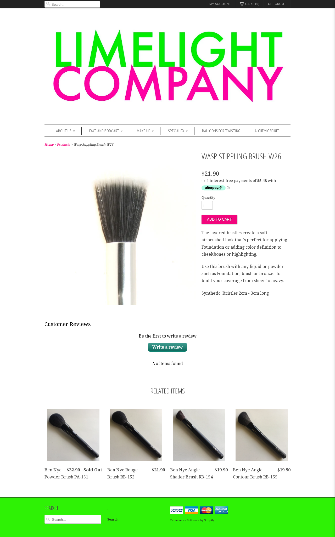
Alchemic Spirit (267, 130)
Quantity (208, 197)
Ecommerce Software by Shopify (192, 520)
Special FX (178, 130)
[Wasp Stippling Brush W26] (120, 303)
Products (63, 144)
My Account (220, 3)
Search (112, 519)
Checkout (277, 3)
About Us (65, 130)
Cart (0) (252, 3)
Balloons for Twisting (221, 130)
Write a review (167, 347)
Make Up (145, 130)
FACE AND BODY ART (105, 130)
